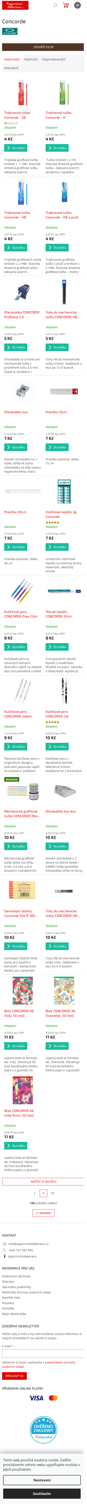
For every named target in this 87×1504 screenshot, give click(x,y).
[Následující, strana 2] (43, 1193)
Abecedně (11, 68)
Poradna (8, 1303)
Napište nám (11, 1297)
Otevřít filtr (43, 47)
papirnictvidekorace (22, 1256)
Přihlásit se (14, 1376)
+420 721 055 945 (20, 1250)
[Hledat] (55, 5)
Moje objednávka (14, 1314)
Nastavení (42, 1480)
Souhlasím (42, 1493)
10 (52, 1193)
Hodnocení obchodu (16, 1276)
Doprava (8, 1281)
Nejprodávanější (53, 59)
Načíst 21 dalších (43, 1181)
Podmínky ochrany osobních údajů (26, 1292)
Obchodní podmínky (16, 1287)
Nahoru (45, 1213)
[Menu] (77, 5)
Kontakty (8, 1308)
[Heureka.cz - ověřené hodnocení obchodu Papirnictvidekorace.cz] (43, 1430)
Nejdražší (31, 59)
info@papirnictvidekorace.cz (28, 1244)
